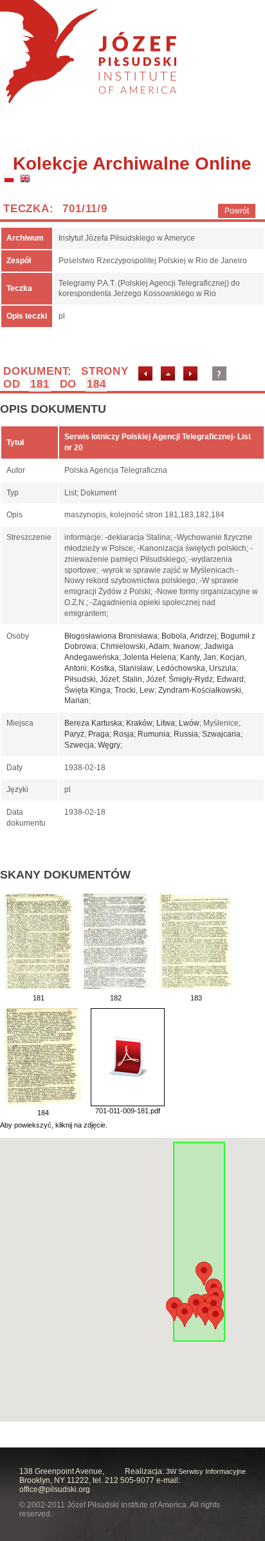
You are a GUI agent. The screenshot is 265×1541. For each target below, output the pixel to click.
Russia (186, 734)
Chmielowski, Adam (134, 646)
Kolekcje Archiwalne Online (132, 164)
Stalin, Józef (143, 679)
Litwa (165, 723)
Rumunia (154, 734)
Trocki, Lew (134, 690)
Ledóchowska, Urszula (196, 668)
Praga (98, 734)
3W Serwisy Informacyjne (206, 1471)
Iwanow (186, 646)
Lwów (189, 723)
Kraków (139, 723)
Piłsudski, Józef (91, 679)
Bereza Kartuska (93, 723)
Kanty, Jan (198, 657)
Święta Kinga (87, 690)
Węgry (109, 745)
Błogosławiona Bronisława (111, 636)
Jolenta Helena (149, 657)
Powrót (236, 210)
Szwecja (79, 745)
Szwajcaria (221, 734)
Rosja (123, 734)
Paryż (74, 734)
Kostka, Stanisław (121, 668)
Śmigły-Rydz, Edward (206, 679)
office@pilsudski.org (54, 1489)
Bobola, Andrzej (189, 636)
